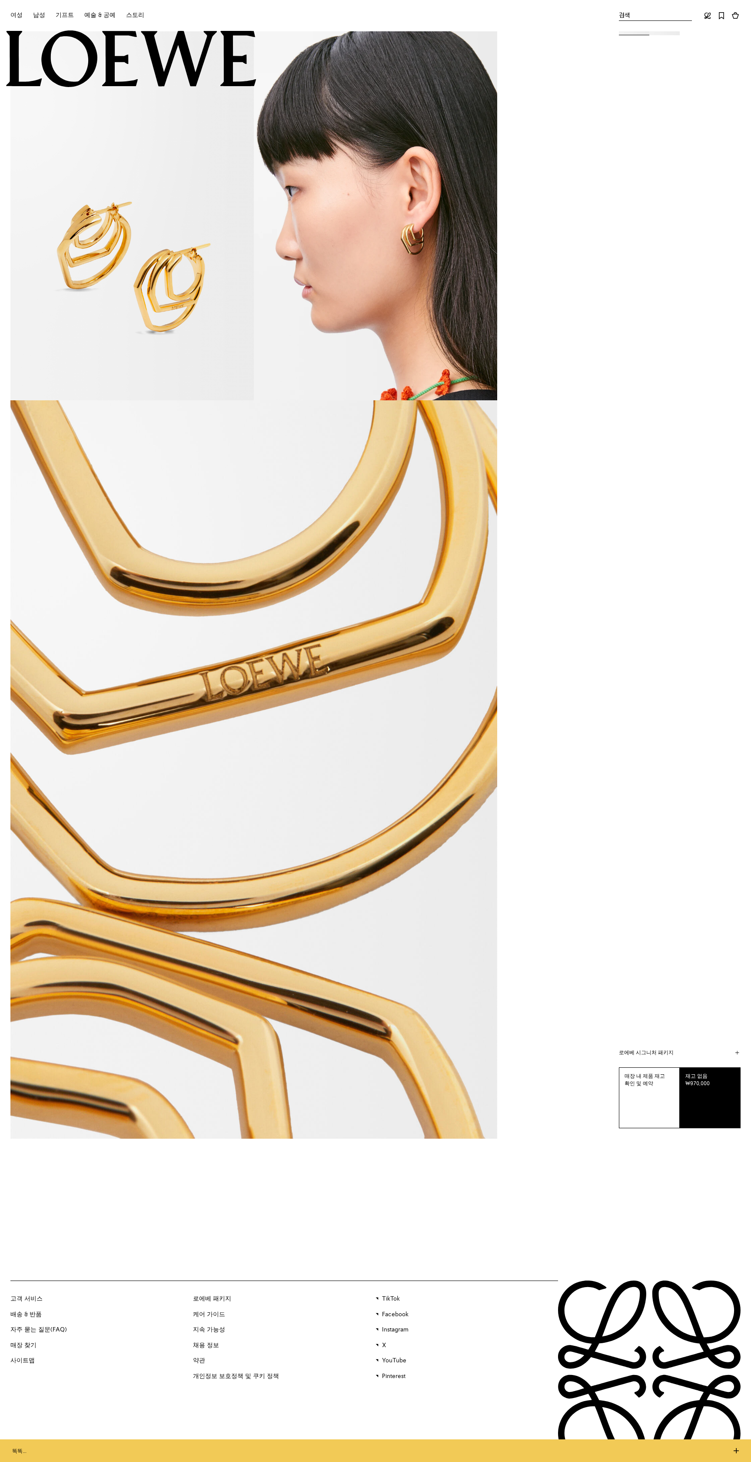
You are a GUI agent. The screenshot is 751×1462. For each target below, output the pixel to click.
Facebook (395, 1314)
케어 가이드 (209, 1314)
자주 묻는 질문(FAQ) (38, 1330)
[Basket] (735, 15)
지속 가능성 (209, 1330)
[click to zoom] (132, 215)
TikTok (391, 1299)
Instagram (395, 1330)
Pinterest (393, 1376)
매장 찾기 (23, 1345)
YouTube (394, 1361)
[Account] (707, 15)
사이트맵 (22, 1361)
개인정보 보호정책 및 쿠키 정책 (236, 1376)
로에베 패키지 (212, 1299)
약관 (199, 1361)
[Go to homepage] (131, 59)
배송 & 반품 (26, 1314)
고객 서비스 (26, 1299)
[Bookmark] (721, 15)
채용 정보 (206, 1345)
